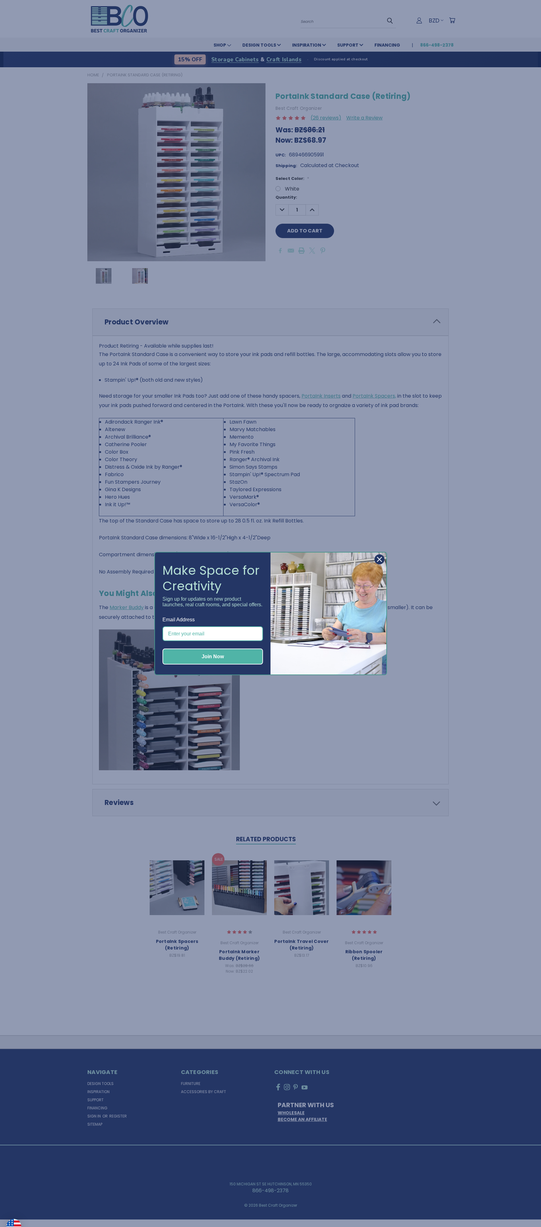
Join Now (213, 656)
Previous (523, 1207)
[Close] (379, 559)
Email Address (178, 619)
